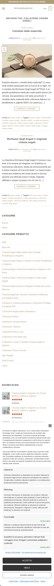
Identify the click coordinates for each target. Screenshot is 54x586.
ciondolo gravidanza (40, 120)
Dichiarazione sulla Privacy (29, 581)
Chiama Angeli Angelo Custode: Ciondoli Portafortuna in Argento (27, 262)
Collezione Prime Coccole (14, 350)
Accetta (27, 560)
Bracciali (6, 247)
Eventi (5, 223)
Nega (27, 568)
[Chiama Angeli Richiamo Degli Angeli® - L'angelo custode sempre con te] (23, 8)
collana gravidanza (31, 198)
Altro (4, 242)
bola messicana (35, 195)
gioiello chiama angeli (15, 126)
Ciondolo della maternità (27, 31)
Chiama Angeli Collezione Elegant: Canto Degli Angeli (24, 279)
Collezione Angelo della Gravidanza (19, 311)
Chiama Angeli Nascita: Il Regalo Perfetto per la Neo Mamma (26, 288)
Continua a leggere (27, 109)
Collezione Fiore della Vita (14, 337)
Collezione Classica (11, 327)
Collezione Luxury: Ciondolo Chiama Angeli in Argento (23, 344)
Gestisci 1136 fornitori (13, 552)
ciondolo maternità (9, 123)
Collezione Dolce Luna (12, 332)
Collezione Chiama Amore (14, 322)
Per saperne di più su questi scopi (34, 552)
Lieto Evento (8, 360)
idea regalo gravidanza (37, 201)
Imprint (42, 581)
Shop (45, 8)
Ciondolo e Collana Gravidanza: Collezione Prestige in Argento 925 (26, 305)
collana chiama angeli (25, 123)
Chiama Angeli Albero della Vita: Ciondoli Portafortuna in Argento (21, 254)
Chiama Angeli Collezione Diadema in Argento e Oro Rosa (26, 271)
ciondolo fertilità (26, 120)
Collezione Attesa (10, 316)
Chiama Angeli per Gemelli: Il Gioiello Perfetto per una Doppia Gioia (25, 296)
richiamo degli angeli (32, 126)
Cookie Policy (13, 581)
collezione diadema (21, 201)
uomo (4, 366)
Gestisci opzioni (27, 575)
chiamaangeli (46, 118)
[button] (50, 425)
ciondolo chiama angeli (10, 120)
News (4, 227)
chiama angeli (27, 28)
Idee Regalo (7, 355)
